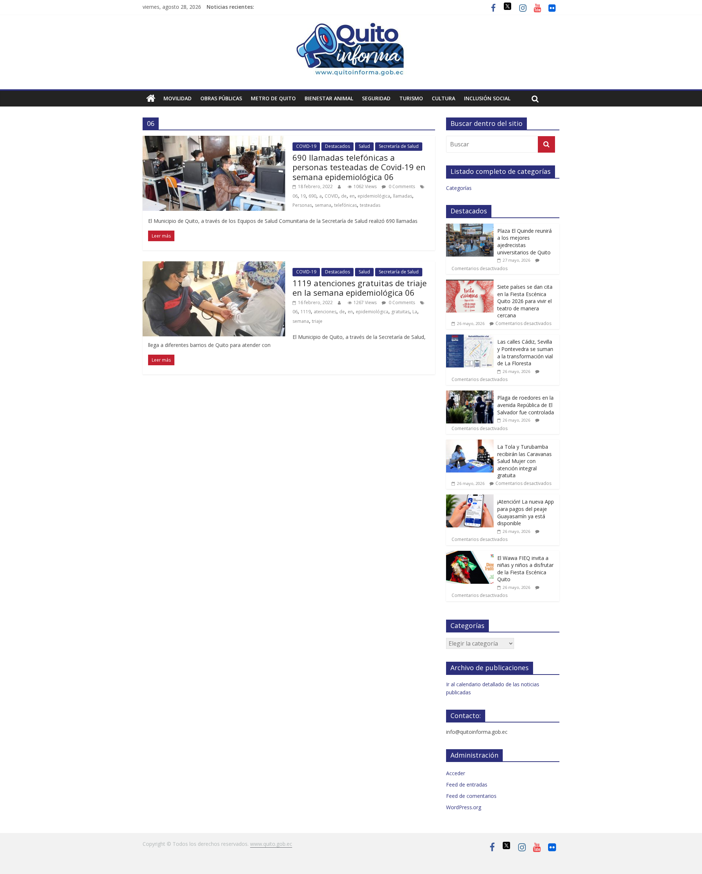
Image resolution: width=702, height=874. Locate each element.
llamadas (402, 196)
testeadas (370, 205)
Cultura (443, 98)
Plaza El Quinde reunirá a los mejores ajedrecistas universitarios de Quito (524, 241)
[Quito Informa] (351, 26)
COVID (331, 196)
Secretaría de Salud (399, 146)
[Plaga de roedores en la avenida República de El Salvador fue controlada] (470, 394)
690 (312, 196)
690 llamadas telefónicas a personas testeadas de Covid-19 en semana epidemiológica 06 (359, 167)
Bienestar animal (329, 98)
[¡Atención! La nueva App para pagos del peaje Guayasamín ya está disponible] (470, 498)
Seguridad (376, 98)
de (344, 196)
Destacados (337, 146)
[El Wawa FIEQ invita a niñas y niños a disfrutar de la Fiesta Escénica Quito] (470, 554)
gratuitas (400, 312)
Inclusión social (487, 98)
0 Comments (401, 186)
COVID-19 (306, 146)
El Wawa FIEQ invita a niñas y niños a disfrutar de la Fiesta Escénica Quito (525, 568)
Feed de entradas (466, 784)
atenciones (325, 312)
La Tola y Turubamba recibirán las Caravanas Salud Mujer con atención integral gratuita (524, 461)
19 (303, 196)
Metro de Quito (273, 98)
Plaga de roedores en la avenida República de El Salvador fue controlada (525, 404)
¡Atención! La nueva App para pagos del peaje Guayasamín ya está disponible (525, 512)
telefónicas (345, 205)
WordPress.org (463, 807)
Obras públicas (221, 98)
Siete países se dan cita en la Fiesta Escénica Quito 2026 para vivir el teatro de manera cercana (524, 301)
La (414, 312)
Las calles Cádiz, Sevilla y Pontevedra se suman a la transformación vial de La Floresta (525, 352)
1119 (306, 312)
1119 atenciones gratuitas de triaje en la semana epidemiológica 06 (359, 287)
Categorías (459, 187)
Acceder (455, 773)
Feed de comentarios (471, 795)
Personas (302, 205)
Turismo (411, 98)
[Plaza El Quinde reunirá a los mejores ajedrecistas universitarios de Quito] (470, 227)
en (352, 196)
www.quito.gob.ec (271, 843)
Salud (364, 146)
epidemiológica (374, 196)
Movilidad (177, 98)
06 (295, 196)
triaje (317, 321)
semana (323, 205)
